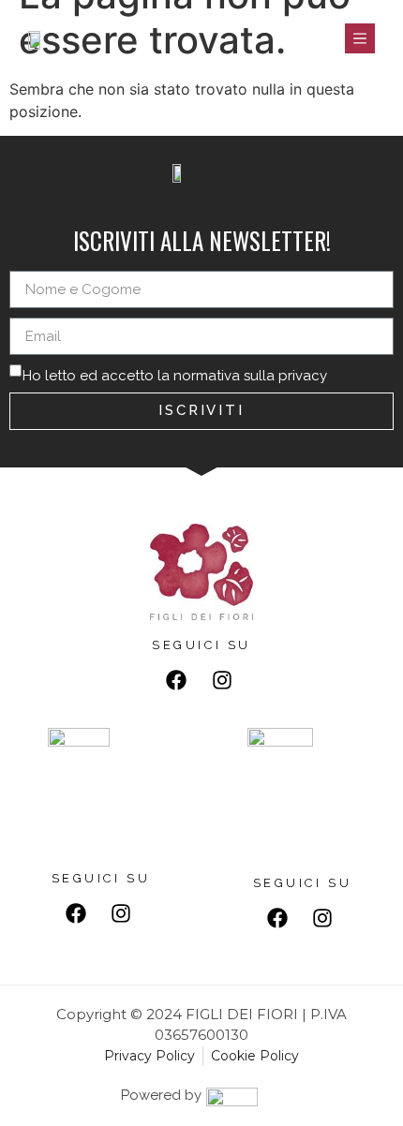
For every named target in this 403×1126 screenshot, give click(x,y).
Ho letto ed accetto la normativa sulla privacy (174, 375)
